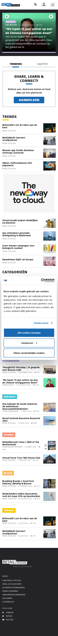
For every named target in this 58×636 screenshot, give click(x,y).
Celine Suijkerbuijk (10, 411)
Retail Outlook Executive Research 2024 (21, 419)
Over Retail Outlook (11, 580)
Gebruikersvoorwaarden (13, 595)
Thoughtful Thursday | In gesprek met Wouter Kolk (21, 368)
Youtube (9, 620)
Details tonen (41, 323)
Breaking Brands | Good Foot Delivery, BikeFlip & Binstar (18, 482)
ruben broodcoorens (12, 447)
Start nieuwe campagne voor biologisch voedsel (18, 246)
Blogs (8, 473)
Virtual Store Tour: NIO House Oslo (21, 457)
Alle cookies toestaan (29, 332)
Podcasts (10, 22)
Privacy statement (10, 591)
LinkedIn (9, 612)
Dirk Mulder (11, 25)
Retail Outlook (9, 131)
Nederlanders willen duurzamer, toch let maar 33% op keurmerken (21, 495)
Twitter (8, 616)
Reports (9, 396)
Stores (9, 434)
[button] (35, 4)
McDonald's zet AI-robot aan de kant (19, 126)
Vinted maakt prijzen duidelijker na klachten (20, 221)
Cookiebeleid (8, 602)
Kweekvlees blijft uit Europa (17, 259)
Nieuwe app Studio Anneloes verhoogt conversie (18, 151)
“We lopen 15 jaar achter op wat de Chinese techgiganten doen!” (28, 31)
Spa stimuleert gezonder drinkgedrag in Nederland (16, 234)
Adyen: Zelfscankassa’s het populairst (17, 164)
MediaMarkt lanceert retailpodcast (13, 138)
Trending (16, 63)
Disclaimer (7, 598)
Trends (9, 116)
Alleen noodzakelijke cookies (29, 353)
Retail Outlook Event (11, 584)
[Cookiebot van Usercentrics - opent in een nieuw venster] (41, 281)
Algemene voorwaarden (13, 587)
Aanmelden (29, 100)
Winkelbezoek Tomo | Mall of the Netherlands (20, 443)
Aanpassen (27, 342)
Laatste (42, 63)
